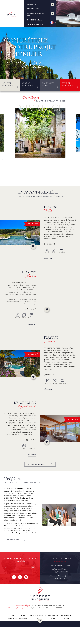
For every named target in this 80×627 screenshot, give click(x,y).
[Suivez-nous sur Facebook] (14, 577)
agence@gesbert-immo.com (60, 565)
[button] (8, 138)
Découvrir (48, 259)
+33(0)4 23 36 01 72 (60, 578)
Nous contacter (13, 540)
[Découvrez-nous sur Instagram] (26, 577)
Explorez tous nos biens (36, 464)
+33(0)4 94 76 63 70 (60, 572)
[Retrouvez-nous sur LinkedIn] (20, 577)
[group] (40, 145)
